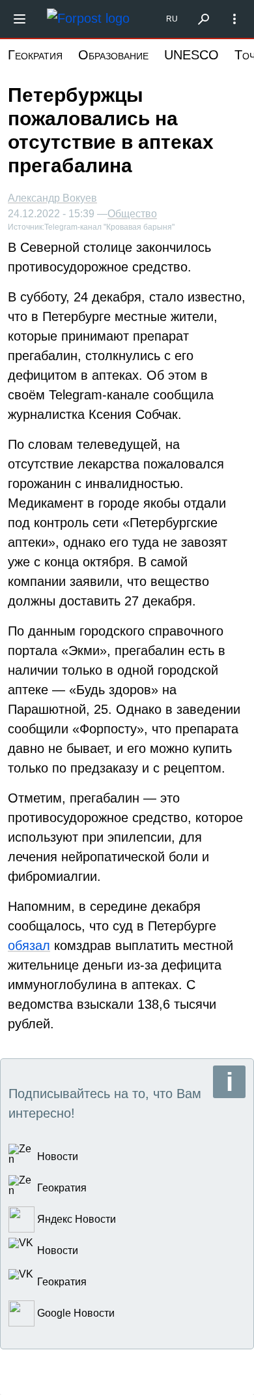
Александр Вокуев (52, 198)
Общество (132, 214)
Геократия (35, 55)
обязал (29, 945)
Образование (113, 55)
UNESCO (191, 55)
